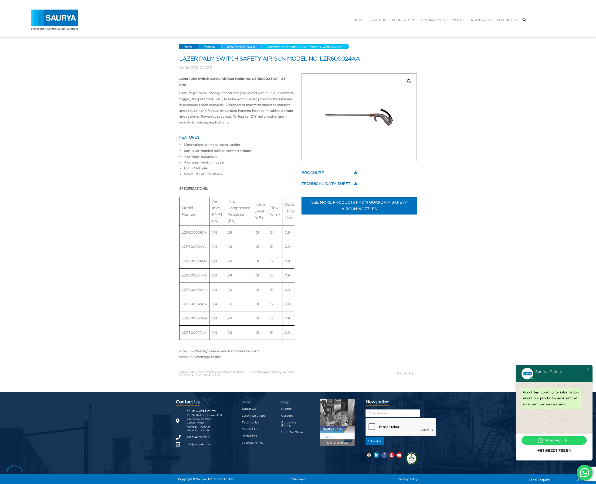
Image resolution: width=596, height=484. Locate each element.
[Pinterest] (392, 455)
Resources (249, 436)
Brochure (312, 172)
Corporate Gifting (288, 424)
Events (457, 20)
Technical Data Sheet (325, 183)
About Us (377, 20)
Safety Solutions (253, 415)
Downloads (480, 20)
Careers (287, 415)
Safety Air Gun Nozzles (241, 46)
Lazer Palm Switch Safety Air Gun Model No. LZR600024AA (304, 46)
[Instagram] (369, 455)
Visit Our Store (292, 432)
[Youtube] (399, 455)
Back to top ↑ (407, 373)
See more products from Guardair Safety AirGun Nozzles (359, 205)
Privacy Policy (408, 479)
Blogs (285, 402)
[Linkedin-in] (377, 455)
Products (401, 20)
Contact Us (507, 20)
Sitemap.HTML (252, 442)
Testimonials (433, 20)
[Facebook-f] (384, 455)
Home (358, 20)
